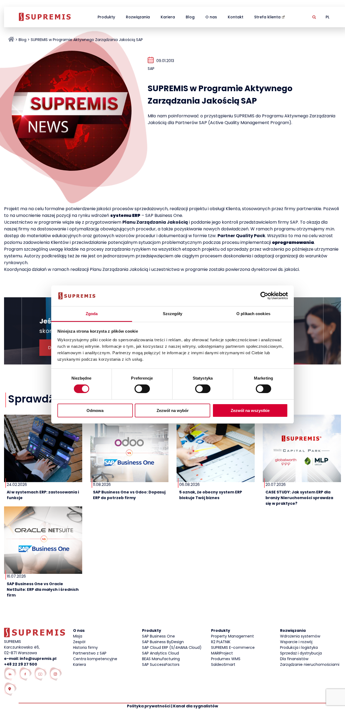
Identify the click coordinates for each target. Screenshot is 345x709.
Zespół (79, 642)
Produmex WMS (225, 659)
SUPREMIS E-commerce (233, 647)
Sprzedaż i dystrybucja (301, 653)
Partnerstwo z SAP (89, 653)
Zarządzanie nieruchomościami (309, 664)
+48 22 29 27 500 (20, 664)
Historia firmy (85, 647)
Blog (190, 17)
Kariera (168, 17)
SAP (151, 68)
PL (327, 17)
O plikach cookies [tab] (253, 313)
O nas (211, 17)
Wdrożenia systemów (300, 636)
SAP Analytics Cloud (160, 653)
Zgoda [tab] (92, 313)
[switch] (142, 388)
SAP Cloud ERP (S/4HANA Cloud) (172, 647)
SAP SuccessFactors (161, 664)
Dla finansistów (294, 659)
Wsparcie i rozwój (296, 642)
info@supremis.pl (38, 658)
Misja (77, 636)
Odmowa (95, 410)
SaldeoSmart (223, 664)
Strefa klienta (267, 17)
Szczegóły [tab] (172, 313)
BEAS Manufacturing (161, 659)
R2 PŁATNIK (220, 642)
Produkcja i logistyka (299, 647)
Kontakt (235, 17)
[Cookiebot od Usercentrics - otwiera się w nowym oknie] (264, 296)
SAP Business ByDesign (163, 642)
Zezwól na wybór (173, 410)
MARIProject (222, 653)
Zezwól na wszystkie (250, 410)
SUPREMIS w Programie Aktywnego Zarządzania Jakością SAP (87, 39)
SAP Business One (158, 636)
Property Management (232, 636)
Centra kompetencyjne (95, 659)
